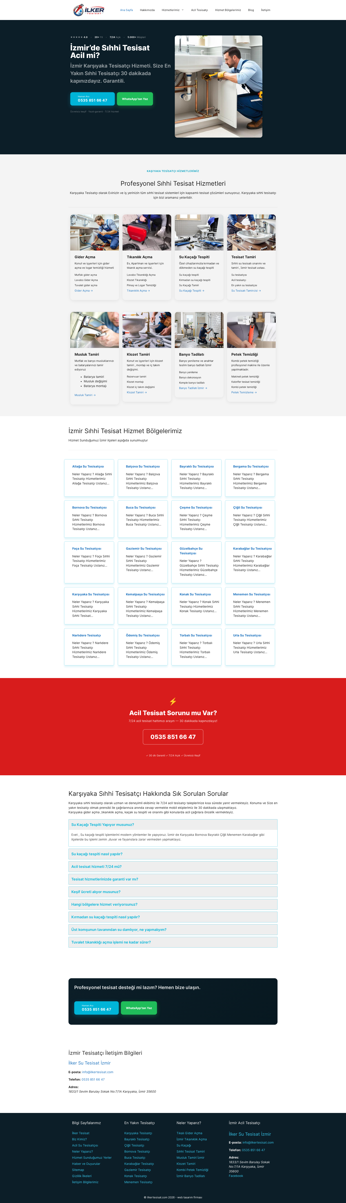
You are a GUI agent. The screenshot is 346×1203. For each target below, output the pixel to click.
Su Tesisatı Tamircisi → (246, 290)
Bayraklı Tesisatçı (136, 1139)
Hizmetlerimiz (170, 10)
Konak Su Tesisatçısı (195, 594)
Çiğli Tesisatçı (134, 1145)
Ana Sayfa (126, 10)
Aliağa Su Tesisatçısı (88, 466)
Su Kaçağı (184, 1145)
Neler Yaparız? (82, 1151)
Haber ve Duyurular (86, 1164)
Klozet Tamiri (186, 1164)
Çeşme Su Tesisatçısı (196, 507)
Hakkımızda (147, 10)
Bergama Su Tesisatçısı (251, 466)
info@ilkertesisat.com (97, 1072)
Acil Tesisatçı (199, 10)
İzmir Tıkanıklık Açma (192, 1139)
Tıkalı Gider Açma (189, 1133)
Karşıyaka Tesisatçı (138, 1133)
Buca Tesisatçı (134, 1157)
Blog (251, 10)
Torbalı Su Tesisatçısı (196, 635)
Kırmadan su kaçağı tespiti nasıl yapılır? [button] (105, 917)
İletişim (265, 10)
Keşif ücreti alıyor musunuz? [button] (96, 892)
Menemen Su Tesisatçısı (251, 594)
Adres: (73, 1087)
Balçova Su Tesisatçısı (143, 466)
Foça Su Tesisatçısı (86, 548)
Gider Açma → (84, 290)
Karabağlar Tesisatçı (139, 1164)
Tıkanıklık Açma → (138, 290)
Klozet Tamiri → (137, 392)
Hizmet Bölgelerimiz (228, 10)
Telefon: (74, 1079)
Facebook (236, 1176)
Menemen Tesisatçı (138, 1182)
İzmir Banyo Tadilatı (191, 1176)
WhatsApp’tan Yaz (135, 99)
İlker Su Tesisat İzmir (89, 1063)
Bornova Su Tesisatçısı (89, 507)
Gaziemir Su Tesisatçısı (144, 548)
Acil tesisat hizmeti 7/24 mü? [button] (96, 866)
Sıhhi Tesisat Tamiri (191, 1151)
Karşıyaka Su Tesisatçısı (90, 594)
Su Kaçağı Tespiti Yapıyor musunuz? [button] (102, 824)
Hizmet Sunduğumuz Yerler (92, 1157)
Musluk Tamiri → (85, 395)
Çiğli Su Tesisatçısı (247, 507)
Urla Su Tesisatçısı (247, 635)
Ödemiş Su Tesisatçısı (143, 635)
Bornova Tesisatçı (137, 1151)
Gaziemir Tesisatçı (137, 1170)
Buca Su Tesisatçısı (141, 507)
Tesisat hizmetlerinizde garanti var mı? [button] (104, 879)
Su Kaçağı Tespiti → (191, 290)
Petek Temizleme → (244, 392)
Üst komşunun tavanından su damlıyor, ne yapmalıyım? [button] (119, 929)
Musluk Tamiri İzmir (190, 1157)
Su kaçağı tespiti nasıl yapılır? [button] (97, 854)
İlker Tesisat (80, 1133)
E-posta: (74, 1072)
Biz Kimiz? (79, 1139)
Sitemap (78, 1170)
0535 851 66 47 (173, 736)
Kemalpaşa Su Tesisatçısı (145, 594)
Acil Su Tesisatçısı (85, 1145)
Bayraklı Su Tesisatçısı (197, 466)
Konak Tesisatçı (135, 1176)
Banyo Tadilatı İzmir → (193, 388)
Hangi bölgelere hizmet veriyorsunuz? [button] (104, 904)
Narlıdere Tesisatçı (86, 635)
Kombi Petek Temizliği (192, 1170)
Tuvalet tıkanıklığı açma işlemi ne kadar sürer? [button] (111, 942)
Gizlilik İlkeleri (82, 1176)
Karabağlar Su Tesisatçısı (252, 548)
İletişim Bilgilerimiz (85, 1182)
